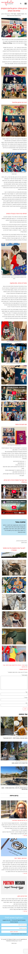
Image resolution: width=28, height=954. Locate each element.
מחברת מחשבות (20, 14)
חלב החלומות (24, 667)
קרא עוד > (25, 835)
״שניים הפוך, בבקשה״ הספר (20, 858)
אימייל (25, 697)
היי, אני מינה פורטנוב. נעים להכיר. (19, 820)
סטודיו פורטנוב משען (22, 896)
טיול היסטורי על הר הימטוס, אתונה (19, 763)
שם (26, 692)
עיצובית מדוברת (24, 736)
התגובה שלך (24, 675)
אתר (26, 703)
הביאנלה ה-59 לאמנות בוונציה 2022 (13, 665)
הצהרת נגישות (14, 943)
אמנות (23, 665)
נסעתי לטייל (13, 14)
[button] (25, 3)
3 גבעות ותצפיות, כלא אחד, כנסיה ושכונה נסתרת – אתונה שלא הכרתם (14, 788)
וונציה (4, 665)
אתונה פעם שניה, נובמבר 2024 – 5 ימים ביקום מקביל (15, 738)
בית (26, 14)
